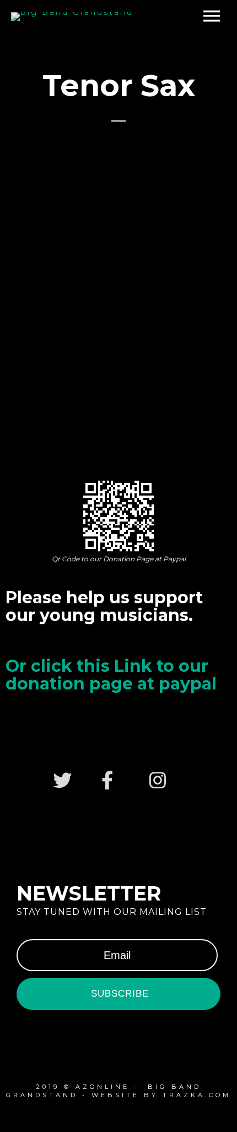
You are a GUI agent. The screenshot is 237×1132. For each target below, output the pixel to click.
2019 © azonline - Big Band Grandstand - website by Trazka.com (118, 1090)
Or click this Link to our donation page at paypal (111, 675)
